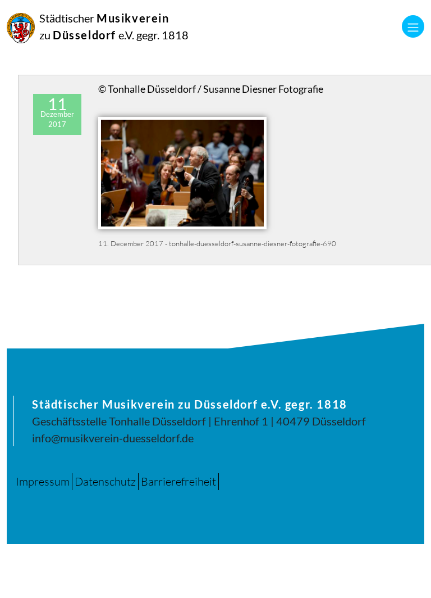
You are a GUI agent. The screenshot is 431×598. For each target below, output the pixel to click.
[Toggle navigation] (413, 26)
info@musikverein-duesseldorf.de (113, 438)
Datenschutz (105, 481)
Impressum (43, 481)
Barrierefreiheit (178, 481)
